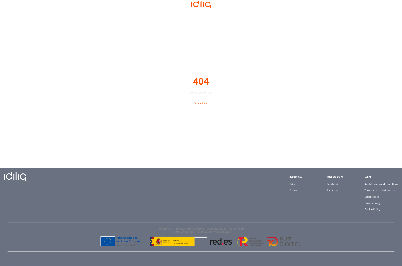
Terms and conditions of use (381, 190)
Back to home (201, 103)
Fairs (292, 184)
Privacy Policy (372, 203)
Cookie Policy (372, 209)
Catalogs (294, 190)
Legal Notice (371, 196)
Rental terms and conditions (381, 184)
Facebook (332, 184)
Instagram (333, 190)
